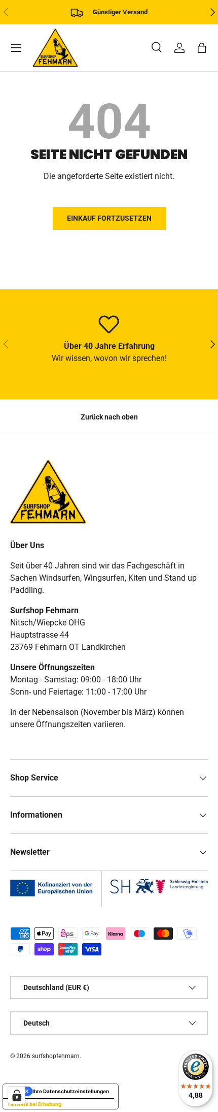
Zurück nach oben (109, 417)
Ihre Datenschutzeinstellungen (70, 1091)
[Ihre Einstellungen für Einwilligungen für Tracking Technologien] (16, 1095)
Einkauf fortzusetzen (109, 218)
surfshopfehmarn (56, 1056)
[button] (202, 48)
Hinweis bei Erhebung (34, 1104)
